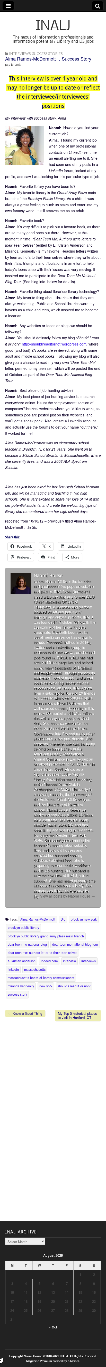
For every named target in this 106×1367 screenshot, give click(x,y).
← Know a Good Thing (25, 1013)
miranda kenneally (21, 986)
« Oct (53, 1327)
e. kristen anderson (22, 961)
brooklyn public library (23, 927)
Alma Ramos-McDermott (37, 919)
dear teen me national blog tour (75, 944)
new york (45, 986)
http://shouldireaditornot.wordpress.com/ (54, 344)
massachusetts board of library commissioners (41, 977)
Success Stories (47, 53)
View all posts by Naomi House (67, 896)
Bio (63, 919)
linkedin (13, 969)
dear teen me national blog (27, 944)
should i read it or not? (74, 986)
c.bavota (73, 1361)
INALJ (53, 26)
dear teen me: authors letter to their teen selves (42, 952)
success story (17, 994)
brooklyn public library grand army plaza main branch (46, 936)
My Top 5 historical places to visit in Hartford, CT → (77, 1015)
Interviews (20, 53)
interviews (88, 961)
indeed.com (49, 961)
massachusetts (35, 969)
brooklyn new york (84, 919)
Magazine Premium (39, 1361)
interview (69, 961)
